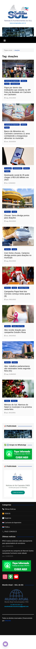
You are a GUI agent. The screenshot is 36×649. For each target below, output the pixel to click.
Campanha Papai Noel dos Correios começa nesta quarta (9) (17, 293)
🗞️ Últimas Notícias (9, 509)
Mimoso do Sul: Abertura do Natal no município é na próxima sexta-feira (18, 407)
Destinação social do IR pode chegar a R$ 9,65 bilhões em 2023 (16, 177)
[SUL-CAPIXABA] (18, 483)
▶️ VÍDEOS (6, 513)
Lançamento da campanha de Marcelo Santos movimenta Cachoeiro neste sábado (18, 552)
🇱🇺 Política (6, 527)
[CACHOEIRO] (18, 32)
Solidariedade (15, 83)
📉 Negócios (6, 518)
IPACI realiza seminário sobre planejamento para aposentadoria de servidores (17, 542)
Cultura (7, 401)
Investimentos (17, 168)
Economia (8, 168)
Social (7, 83)
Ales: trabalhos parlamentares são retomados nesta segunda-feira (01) (17, 368)
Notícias (24, 81)
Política (7, 171)
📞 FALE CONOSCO (9, 531)
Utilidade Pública (23, 288)
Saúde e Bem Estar (18, 326)
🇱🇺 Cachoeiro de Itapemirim (11, 522)
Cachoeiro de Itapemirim (12, 81)
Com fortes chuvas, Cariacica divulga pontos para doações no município (17, 255)
